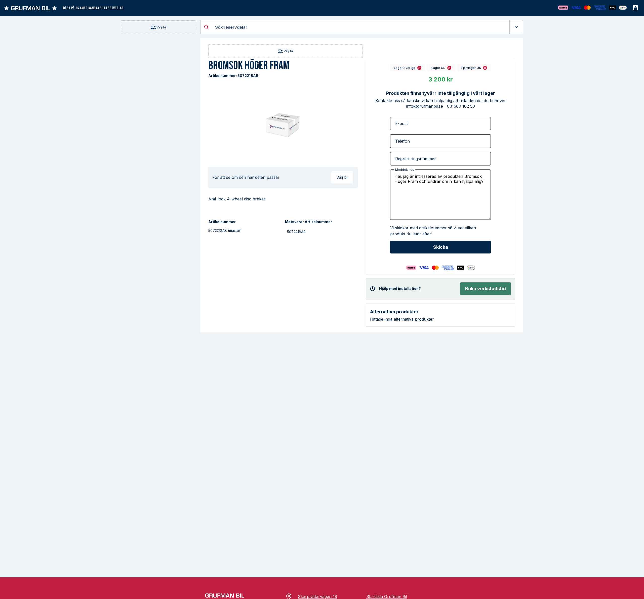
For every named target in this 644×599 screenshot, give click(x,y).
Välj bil (161, 27)
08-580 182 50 (461, 106)
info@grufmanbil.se (424, 106)
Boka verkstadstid (485, 288)
